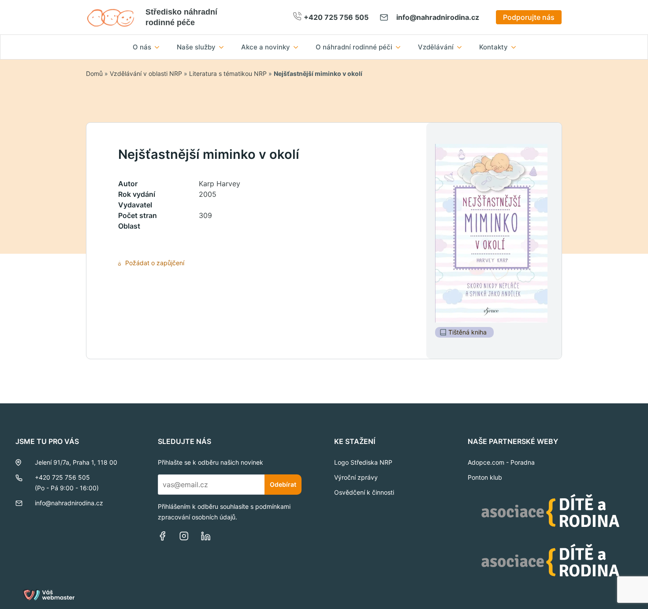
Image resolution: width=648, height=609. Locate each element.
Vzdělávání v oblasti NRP (146, 73)
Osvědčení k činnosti (364, 492)
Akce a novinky (265, 47)
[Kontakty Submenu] (516, 47)
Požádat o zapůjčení (154, 263)
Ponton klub (485, 477)
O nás (142, 47)
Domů (94, 73)
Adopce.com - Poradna (501, 462)
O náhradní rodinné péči (354, 47)
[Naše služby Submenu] (224, 47)
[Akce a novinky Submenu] (298, 47)
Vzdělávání (436, 47)
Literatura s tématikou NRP (228, 73)
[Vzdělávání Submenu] (462, 47)
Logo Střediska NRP (363, 462)
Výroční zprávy (356, 477)
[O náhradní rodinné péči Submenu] (400, 47)
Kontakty (493, 47)
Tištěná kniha (467, 332)
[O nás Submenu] (159, 47)
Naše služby (196, 47)
